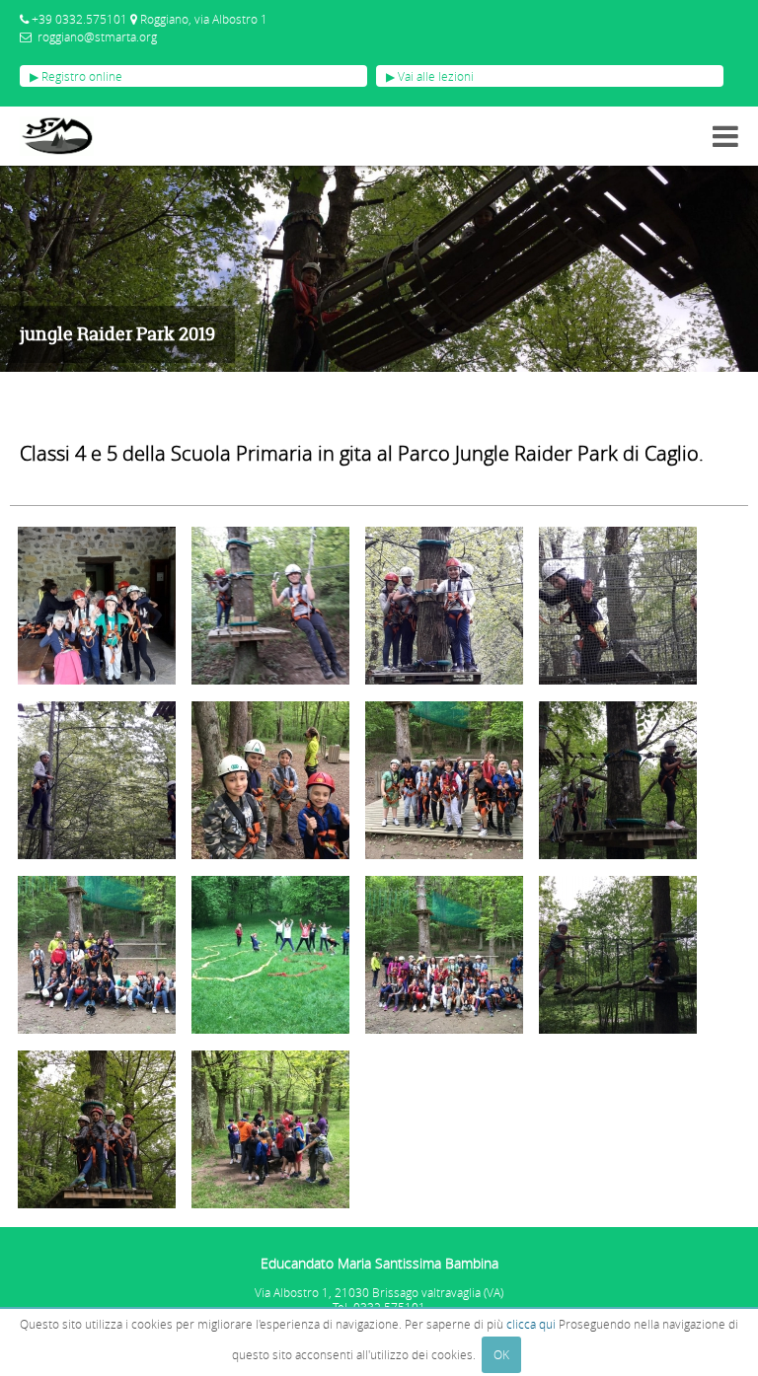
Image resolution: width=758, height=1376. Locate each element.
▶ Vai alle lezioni (430, 76)
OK (501, 1354)
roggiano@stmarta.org (97, 36)
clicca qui (531, 1324)
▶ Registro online (76, 76)
